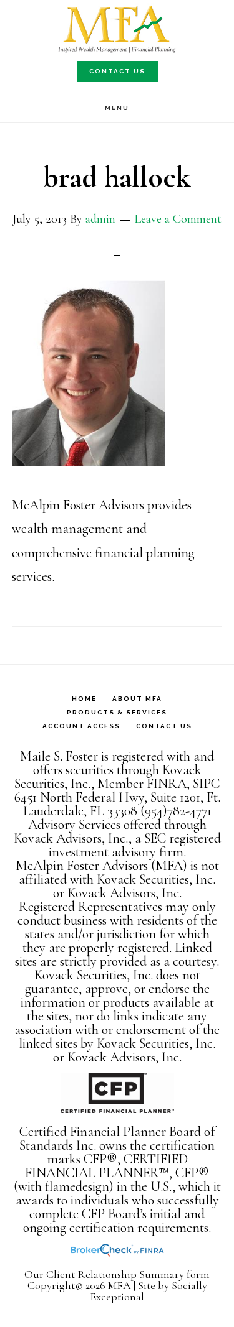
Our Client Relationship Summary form (117, 1274)
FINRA (167, 783)
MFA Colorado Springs (117, 30)
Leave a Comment (178, 218)
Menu (117, 107)
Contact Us (117, 71)
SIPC (206, 783)
